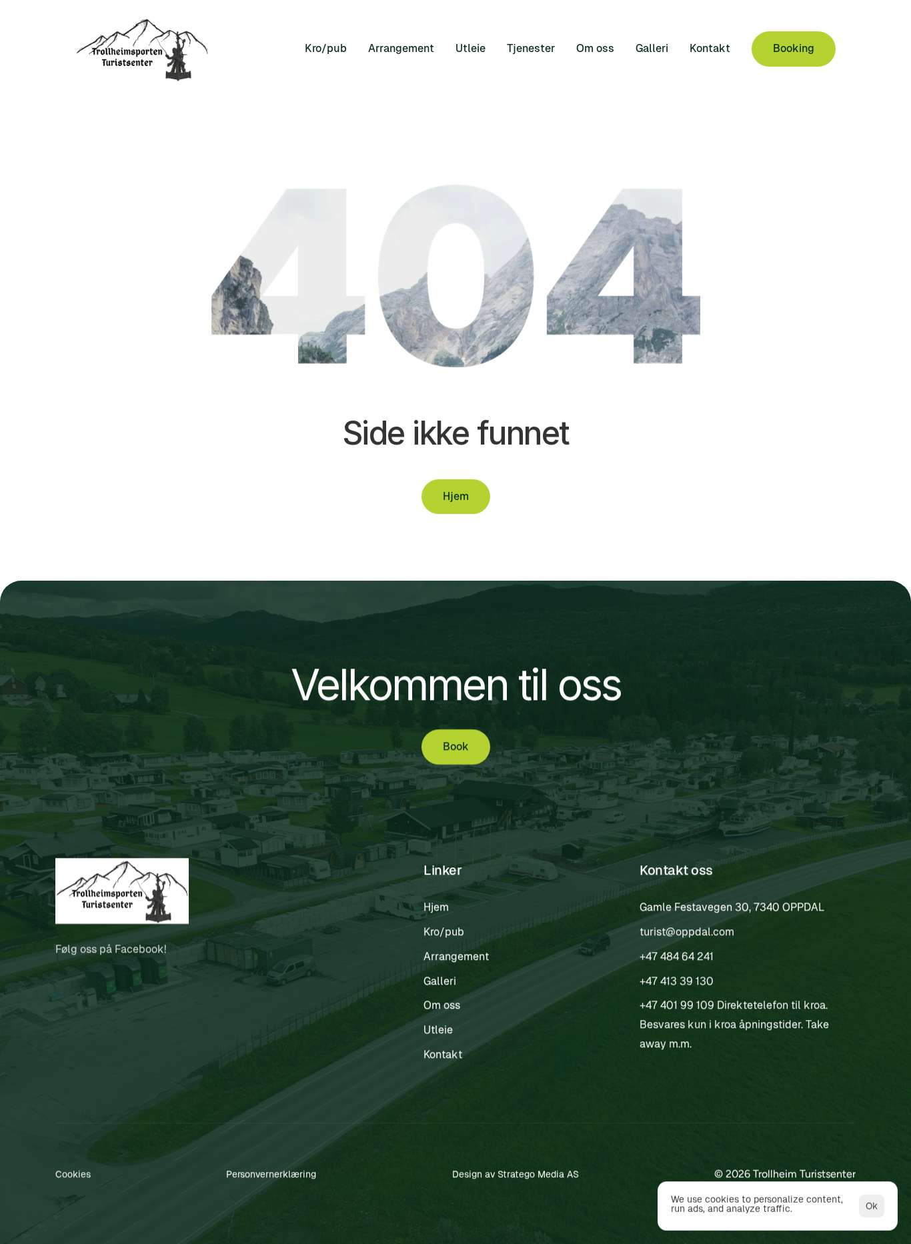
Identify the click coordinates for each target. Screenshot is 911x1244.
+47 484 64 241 (677, 956)
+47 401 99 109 (677, 1005)
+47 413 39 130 (677, 981)
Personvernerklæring (271, 1174)
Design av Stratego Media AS (515, 1174)
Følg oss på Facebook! (112, 949)
